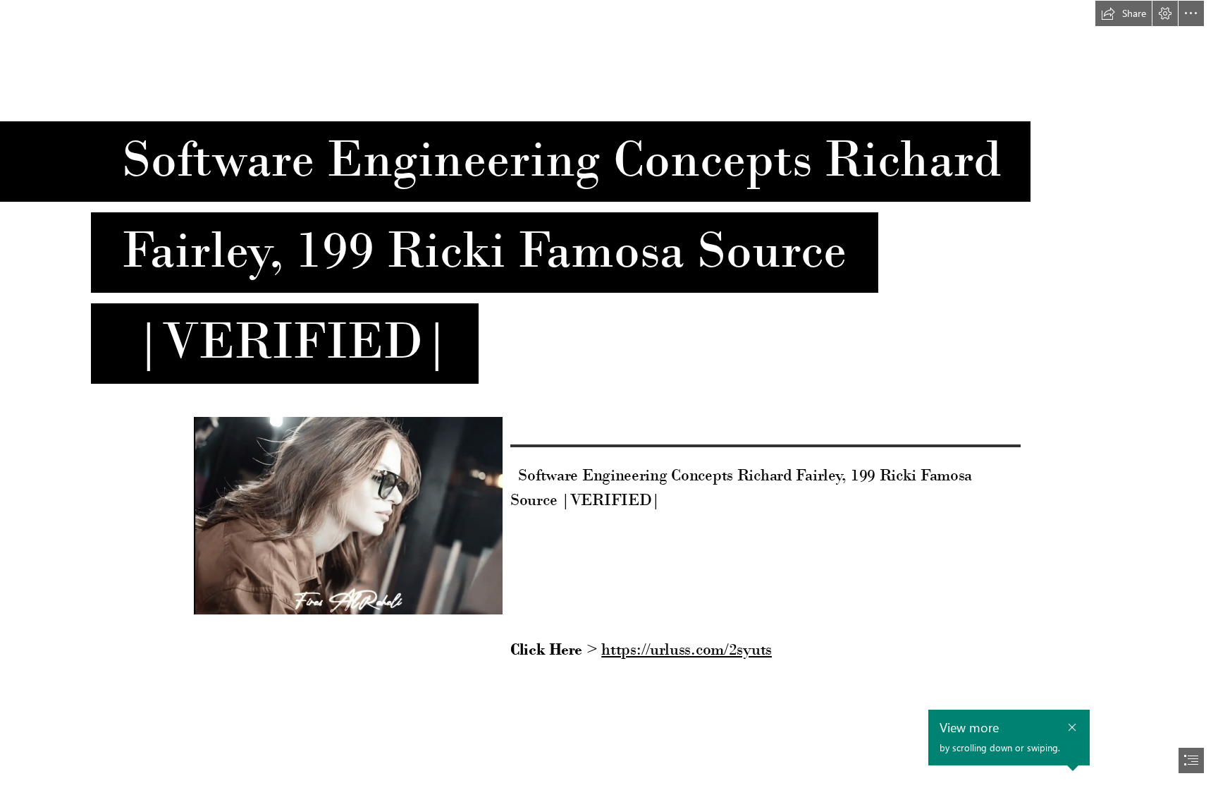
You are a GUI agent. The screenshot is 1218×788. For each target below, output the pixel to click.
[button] (1123, 13)
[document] (609, 394)
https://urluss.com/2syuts (686, 649)
